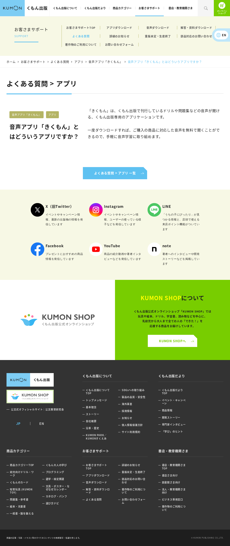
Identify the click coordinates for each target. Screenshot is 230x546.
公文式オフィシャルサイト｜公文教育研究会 (37, 409)
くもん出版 (37, 8)
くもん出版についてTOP (98, 391)
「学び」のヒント (172, 431)
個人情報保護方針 (132, 425)
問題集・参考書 (19, 499)
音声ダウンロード (157, 27)
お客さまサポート (149, 8)
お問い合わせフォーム (119, 44)
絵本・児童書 (18, 506)
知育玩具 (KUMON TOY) (21, 491)
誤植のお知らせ (119, 36)
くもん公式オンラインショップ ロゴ (57, 320)
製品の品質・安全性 (134, 397)
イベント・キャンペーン (174, 402)
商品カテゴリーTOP (22, 465)
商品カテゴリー (122, 8)
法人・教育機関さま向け (174, 491)
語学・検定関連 (55, 479)
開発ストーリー (171, 417)
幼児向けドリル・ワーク (22, 473)
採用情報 (127, 411)
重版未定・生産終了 (158, 36)
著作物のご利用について (81, 44)
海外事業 (127, 404)
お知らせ (127, 418)
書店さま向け (170, 475)
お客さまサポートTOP (80, 27)
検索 (206, 8)
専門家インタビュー (174, 424)
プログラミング (55, 472)
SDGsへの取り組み (133, 390)
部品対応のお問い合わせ (196, 36)
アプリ (52, 114)
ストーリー (92, 414)
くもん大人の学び (56, 465)
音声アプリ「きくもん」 (26, 114)
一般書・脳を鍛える (22, 513)
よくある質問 (81, 36)
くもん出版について (65, 8)
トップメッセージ (96, 400)
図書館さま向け (171, 482)
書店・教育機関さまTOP (174, 466)
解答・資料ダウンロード (196, 27)
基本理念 (91, 407)
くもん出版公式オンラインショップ (222, 8)
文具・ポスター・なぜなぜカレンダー (58, 488)
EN (224, 35)
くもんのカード (19, 482)
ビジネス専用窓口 (172, 499)
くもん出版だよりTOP (172, 391)
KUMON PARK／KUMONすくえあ (96, 436)
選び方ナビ (52, 503)
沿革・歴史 (92, 428)
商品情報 (167, 410)
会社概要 (91, 421)
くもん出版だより (95, 8)
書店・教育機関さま (180, 8)
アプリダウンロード (119, 27)
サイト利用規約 (131, 432)
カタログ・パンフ (56, 496)
